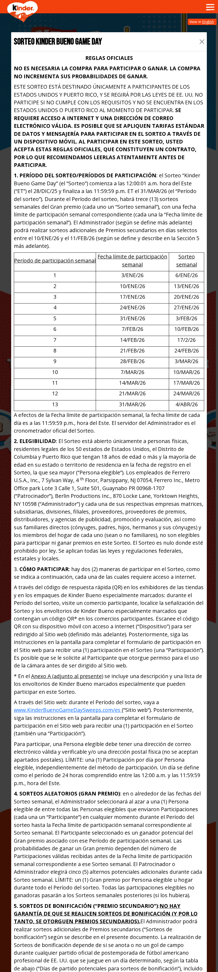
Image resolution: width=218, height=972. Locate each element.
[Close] (202, 41)
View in (201, 21)
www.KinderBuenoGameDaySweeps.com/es (68, 709)
